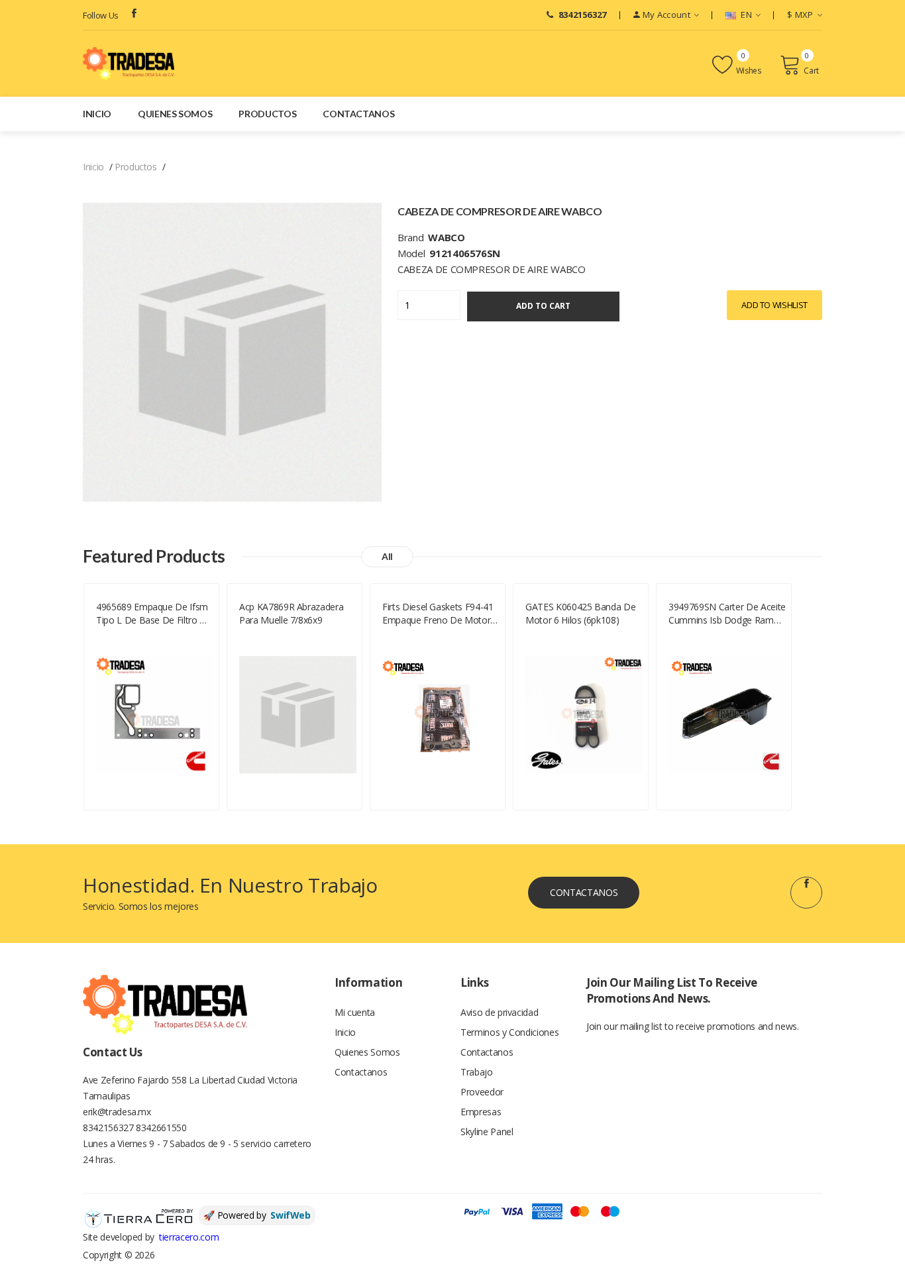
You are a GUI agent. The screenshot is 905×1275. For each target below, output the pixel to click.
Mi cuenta (355, 1012)
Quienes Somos (175, 113)
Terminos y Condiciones (509, 1032)
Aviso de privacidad (499, 1012)
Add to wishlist (774, 305)
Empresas (480, 1111)
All (387, 556)
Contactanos (358, 113)
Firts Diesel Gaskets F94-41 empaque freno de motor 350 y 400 (438, 613)
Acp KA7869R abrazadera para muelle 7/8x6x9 (291, 613)
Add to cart (543, 305)
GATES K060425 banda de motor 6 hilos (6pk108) (580, 613)
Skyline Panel (486, 1131)
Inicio (97, 113)
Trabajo (476, 1072)
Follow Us (101, 15)
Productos (267, 113)
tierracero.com (189, 1237)
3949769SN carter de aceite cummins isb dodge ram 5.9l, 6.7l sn (727, 613)
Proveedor (482, 1091)
